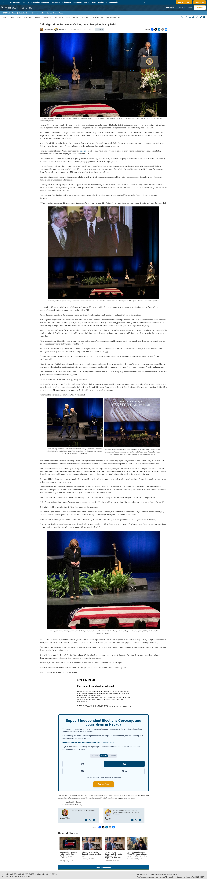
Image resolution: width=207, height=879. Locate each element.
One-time (95, 756)
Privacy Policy (142, 874)
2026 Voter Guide (9, 13)
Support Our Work (184, 2)
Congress (99, 29)
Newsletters (199, 2)
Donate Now (103, 784)
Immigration (102, 2)
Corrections (59, 17)
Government (15, 2)
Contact (154, 874)
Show (103, 867)
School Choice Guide (55, 13)
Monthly (104, 756)
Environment (66, 2)
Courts (86, 2)
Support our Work (173, 874)
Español (200, 7)
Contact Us (28, 17)
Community (113, 2)
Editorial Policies (15, 17)
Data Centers (24, 13)
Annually (113, 756)
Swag (68, 17)
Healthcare (55, 2)
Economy (25, 2)
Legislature (77, 2)
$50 (83, 771)
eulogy (83, 151)
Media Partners (98, 17)
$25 (124, 764)
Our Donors (85, 17)
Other (124, 771)
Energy (93, 2)
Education (45, 2)
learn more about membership (110, 777)
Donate (75, 17)
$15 (82, 764)
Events (37, 17)
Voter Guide (35, 2)
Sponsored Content (113, 17)
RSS (149, 874)
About (5, 17)
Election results (38, 13)
